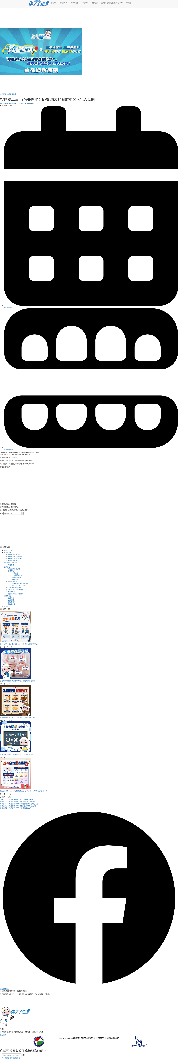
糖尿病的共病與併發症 (15, 556)
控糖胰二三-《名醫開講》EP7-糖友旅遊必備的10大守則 (18, 806)
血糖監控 (11, 600)
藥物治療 (11, 598)
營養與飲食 (11, 602)
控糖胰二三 (23, 103)
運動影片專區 (12, 581)
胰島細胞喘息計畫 (14, 569)
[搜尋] (23, 513)
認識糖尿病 (63, 3)
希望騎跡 (11, 565)
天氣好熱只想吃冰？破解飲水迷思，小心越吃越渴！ (16, 754)
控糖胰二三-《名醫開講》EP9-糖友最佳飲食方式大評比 (17, 802)
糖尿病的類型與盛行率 (15, 559)
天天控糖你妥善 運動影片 (20, 583)
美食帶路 (15, 573)
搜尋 (129, 3)
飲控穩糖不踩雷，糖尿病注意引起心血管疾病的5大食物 (17, 717)
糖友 (2, 103)
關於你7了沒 (8, 550)
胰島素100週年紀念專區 (16, 594)
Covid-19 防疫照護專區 (15, 590)
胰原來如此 (16, 579)
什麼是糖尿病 (12, 561)
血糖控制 (8, 103)
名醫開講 (31, 103)
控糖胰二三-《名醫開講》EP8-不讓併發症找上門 (15, 808)
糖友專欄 (3, 1035)
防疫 (3, 1058)
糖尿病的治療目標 (14, 554)
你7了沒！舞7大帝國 (19, 585)
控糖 (11, 1058)
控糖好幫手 (74, 3)
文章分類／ (3, 94)
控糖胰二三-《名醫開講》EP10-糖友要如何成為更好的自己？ (19, 804)
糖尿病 (7, 1058)
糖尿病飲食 (16, 1058)
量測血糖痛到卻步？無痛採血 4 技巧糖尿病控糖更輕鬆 (17, 681)
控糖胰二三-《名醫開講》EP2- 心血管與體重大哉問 (16, 800)
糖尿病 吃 (15, 103)
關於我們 (95, 3)
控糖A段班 (11, 592)
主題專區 (85, 3)
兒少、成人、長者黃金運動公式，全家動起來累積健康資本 (18, 644)
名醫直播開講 (11, 94)
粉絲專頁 (120, 3)
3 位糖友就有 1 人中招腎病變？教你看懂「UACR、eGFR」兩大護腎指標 (23, 791)
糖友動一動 (11, 604)
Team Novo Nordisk (10, 563)
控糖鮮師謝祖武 (17, 575)
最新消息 (54, 3)
